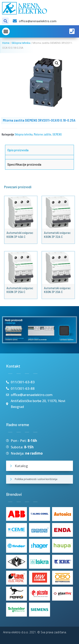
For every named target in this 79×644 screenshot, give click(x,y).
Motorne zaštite (42, 134)
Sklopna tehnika (21, 42)
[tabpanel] (39, 157)
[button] (6, 31)
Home (5, 42)
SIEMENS (57, 134)
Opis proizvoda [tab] (18, 150)
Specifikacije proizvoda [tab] (24, 164)
